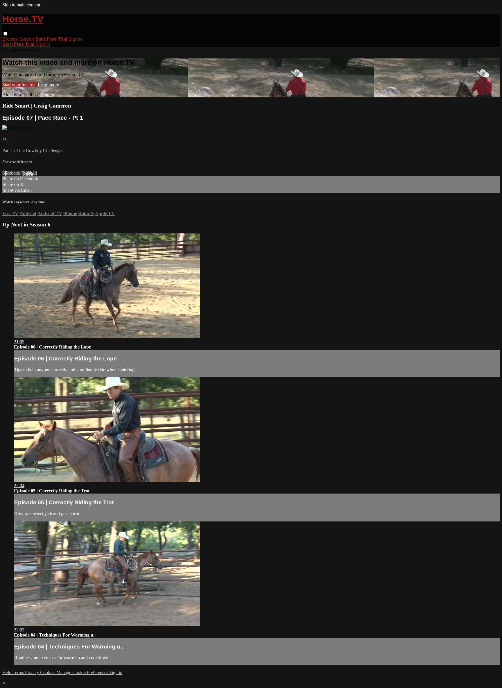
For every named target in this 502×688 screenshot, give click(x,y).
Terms (18, 672)
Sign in (75, 39)
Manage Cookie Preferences (82, 672)
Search (27, 39)
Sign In (42, 44)
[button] (5, 33)
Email (31, 173)
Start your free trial (20, 84)
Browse (10, 39)
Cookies (48, 672)
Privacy (32, 672)
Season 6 (40, 224)
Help (7, 672)
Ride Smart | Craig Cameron (36, 106)
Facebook (11, 173)
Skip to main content (21, 4)
